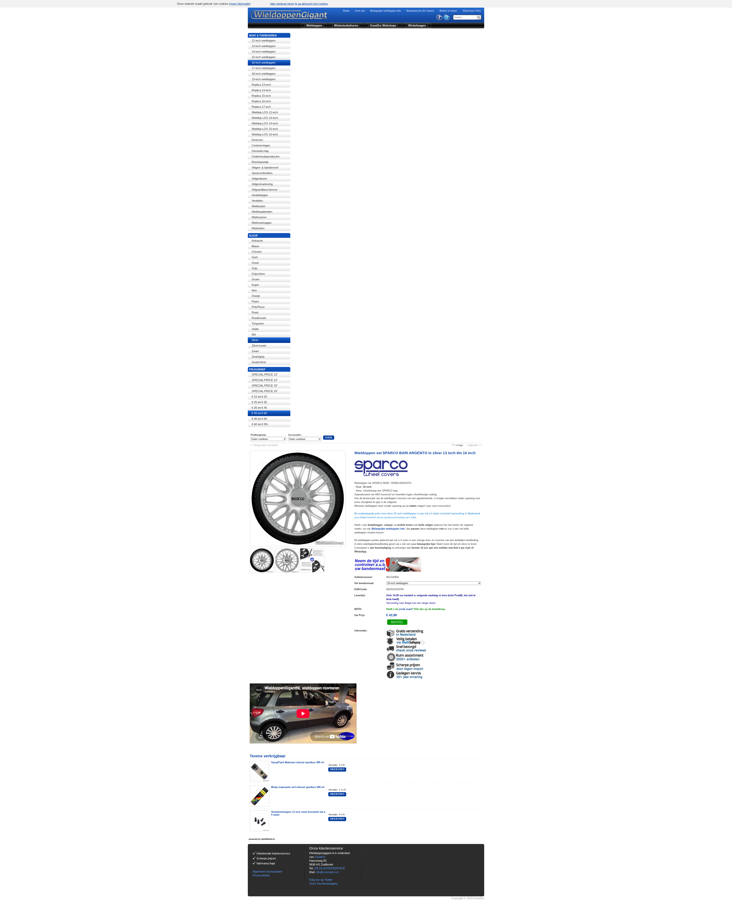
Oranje (256, 295)
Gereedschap (260, 151)
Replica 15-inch (261, 95)
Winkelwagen (417, 25)
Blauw (255, 246)
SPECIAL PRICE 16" (265, 391)
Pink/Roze (258, 306)
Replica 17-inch (261, 106)
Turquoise (258, 323)
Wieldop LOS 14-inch (265, 123)
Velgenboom (259, 178)
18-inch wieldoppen (263, 73)
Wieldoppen (314, 25)
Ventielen (257, 200)
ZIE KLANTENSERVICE (329, 868)
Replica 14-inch (261, 90)
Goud (255, 262)
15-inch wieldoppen (263, 57)
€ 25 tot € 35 (259, 402)
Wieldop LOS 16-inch (265, 134)
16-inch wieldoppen (263, 62)
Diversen (257, 139)
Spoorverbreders (262, 173)
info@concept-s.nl (327, 872)
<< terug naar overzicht (264, 444)
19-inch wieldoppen (263, 79)
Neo (254, 290)
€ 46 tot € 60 (259, 418)
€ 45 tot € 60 (259, 413)
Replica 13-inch (261, 84)
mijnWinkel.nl (268, 839)
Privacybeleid (261, 875)
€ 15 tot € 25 (259, 396)
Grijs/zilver (258, 273)
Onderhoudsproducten (265, 156)
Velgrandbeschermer (265, 189)
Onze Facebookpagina (323, 883)
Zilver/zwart (259, 345)
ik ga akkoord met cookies (311, 3)
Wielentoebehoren (346, 25)
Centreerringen (261, 145)
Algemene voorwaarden (267, 871)
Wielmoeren (259, 217)
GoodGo (320, 856)
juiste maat (405, 609)
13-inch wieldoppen (263, 46)
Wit (254, 334)
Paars (255, 301)
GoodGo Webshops (383, 25)
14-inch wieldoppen (263, 51)
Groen (255, 279)
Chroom (257, 251)
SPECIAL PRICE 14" (265, 380)
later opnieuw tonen (282, 3)
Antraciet (257, 240)
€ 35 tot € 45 (259, 407)
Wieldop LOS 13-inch (265, 117)
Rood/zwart (259, 318)
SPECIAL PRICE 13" (265, 374)
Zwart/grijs (258, 356)
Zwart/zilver (259, 362)
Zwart (255, 351)
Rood (255, 312)
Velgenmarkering (262, 184)
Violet (255, 329)
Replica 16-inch (261, 101)
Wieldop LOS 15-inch (265, 128)
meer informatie (240, 3)
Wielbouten (258, 206)
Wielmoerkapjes (262, 222)
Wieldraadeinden (262, 211)
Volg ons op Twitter (321, 879)
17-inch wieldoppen (263, 68)
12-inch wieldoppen (263, 40)
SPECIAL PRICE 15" (265, 385)
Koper (255, 284)
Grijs (255, 268)
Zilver (255, 340)
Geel (255, 257)
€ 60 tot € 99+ (260, 424)
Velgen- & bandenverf (265, 167)
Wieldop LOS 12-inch (265, 112)
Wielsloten (258, 228)
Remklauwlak (260, 162)
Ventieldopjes (260, 195)
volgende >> (474, 444)
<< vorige (458, 444)
